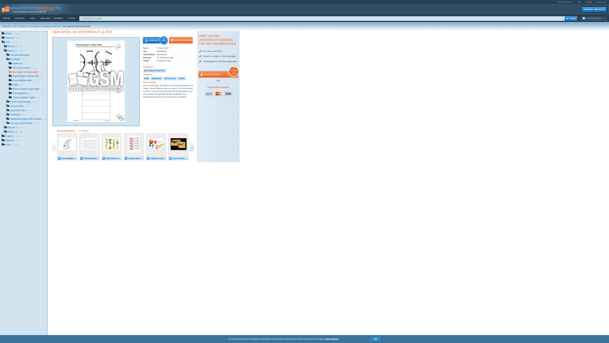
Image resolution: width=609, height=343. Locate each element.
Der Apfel (34, 26)
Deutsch (19, 18)
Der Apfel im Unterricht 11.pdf (82, 32)
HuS (33, 18)
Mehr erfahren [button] (332, 339)
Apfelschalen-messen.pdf (136, 158)
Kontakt (589, 2)
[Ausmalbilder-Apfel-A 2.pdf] (67, 144)
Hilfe (579, 2)
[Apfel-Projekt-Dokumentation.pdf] (178, 144)
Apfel (146, 78)
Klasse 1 (15, 46)
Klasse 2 (23, 26)
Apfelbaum (156, 78)
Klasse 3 (16, 127)
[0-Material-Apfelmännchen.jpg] (156, 144)
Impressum (601, 2)
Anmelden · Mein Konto (594, 9)
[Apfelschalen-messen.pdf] (134, 144)
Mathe (6, 18)
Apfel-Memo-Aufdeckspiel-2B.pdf (114, 158)
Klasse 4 (15, 131)
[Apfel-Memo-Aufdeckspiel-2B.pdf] (112, 144)
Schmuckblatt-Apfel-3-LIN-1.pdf (92, 158)
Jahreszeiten (170, 78)
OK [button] (375, 339)
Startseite (6, 26)
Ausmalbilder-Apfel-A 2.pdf (70, 158)
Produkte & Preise (565, 2)
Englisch (46, 18)
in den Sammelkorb (183, 40)
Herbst (182, 78)
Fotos (72, 18)
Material (58, 18)
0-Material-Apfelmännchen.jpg (158, 158)
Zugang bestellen (220, 73)
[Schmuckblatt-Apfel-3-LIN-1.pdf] (89, 144)
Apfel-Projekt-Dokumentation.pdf (181, 158)
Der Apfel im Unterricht (50, 26)
